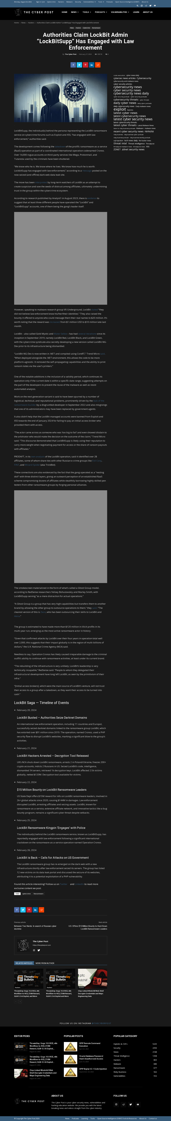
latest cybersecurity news (130, 116)
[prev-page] (16, 1001)
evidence (92, 198)
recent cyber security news (128, 131)
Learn (136, 12)
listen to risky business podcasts (124, 128)
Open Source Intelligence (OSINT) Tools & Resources (117, 1118)
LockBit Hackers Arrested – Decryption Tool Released (53, 755)
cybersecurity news (128, 86)
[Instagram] (142, 5)
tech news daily (131, 140)
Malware (69, 2)
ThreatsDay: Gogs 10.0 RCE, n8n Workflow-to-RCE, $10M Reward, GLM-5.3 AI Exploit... (43, 1059)
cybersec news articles (125, 78)
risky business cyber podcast (133, 134)
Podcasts (109, 2)
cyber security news (127, 90)
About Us (145, 2)
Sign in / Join (40, 2)
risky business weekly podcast (140, 138)
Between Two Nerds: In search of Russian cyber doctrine (35, 927)
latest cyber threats (125, 125)
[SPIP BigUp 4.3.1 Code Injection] (70, 1072)
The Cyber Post (70, 54)
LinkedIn (79, 884)
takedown (60, 146)
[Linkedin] (91, 65)
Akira (17, 616)
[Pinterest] (85, 65)
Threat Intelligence (136, 143)
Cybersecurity (144, 78)
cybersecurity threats (126, 99)
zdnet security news (133, 149)
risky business (118, 134)
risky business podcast (121, 138)
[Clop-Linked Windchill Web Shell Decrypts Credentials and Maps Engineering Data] (92, 979)
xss (147, 146)
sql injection (118, 140)
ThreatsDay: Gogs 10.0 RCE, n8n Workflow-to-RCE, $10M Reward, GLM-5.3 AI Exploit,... (43, 1046)
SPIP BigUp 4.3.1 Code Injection (93, 1069)
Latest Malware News (146, 125)
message (87, 170)
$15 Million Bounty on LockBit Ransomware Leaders (51, 789)
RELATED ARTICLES (24, 963)
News (74, 12)
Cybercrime (51, 2)
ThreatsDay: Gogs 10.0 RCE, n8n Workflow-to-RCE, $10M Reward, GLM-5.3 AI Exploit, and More (27, 993)
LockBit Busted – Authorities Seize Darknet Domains (52, 717)
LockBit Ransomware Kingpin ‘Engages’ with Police (51, 827)
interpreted (41, 182)
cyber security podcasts (139, 97)
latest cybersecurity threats (125, 122)
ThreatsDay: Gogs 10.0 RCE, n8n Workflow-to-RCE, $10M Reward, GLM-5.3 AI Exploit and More (59, 993)
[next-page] (20, 1001)
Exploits (130, 110)
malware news (150, 128)
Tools (100, 2)
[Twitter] (150, 5)
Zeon (43, 612)
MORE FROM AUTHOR (45, 963)
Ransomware (96, 28)
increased (55, 321)
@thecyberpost (101, 1023)
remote (149, 131)
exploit (120, 109)
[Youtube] (155, 5)
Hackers (61, 2)
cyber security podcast (121, 97)
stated (94, 309)
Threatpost (150, 144)
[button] (138, 6)
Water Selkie (60, 333)
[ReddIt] (97, 65)
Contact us (153, 1118)
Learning (84, 1118)
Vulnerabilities (88, 2)
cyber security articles (123, 84)
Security (78, 2)
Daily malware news (143, 106)
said (102, 353)
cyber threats (144, 100)
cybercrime (26, 894)
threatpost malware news (123, 147)
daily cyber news (125, 102)
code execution (119, 75)
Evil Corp (97, 460)
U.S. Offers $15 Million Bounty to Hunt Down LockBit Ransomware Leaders (88, 927)
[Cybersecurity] (60, 258)
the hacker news (145, 140)
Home (64, 12)
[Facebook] (73, 65)
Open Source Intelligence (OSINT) (127, 2)
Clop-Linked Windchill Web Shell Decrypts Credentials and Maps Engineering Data (91, 993)
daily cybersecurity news (124, 106)
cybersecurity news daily (131, 93)
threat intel (120, 143)
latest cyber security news (133, 119)
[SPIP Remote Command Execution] (70, 1046)
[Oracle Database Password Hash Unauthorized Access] (70, 1059)
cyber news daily (132, 75)
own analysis (38, 456)
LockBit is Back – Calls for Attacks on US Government (53, 857)
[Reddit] (146, 5)
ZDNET (117, 149)
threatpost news (139, 147)
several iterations (87, 333)
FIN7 (16, 464)
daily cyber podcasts (144, 103)
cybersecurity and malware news (126, 81)
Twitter (65, 884)
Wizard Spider (32, 464)
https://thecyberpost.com (42, 945)
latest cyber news (125, 112)
